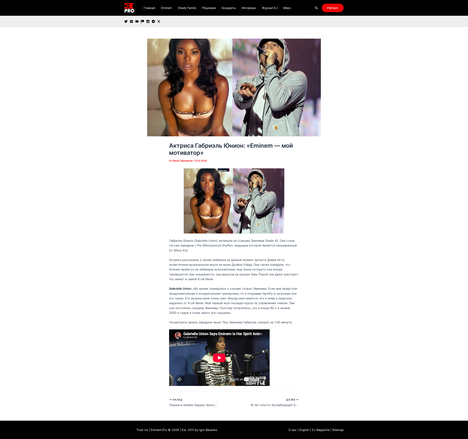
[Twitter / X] (159, 21)
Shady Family (187, 8)
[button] (316, 8)
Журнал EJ (270, 8)
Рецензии (209, 8)
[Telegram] (153, 21)
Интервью (249, 8)
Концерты (229, 8)
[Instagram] (131, 21)
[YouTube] (137, 21)
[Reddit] (148, 21)
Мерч (287, 8)
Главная (149, 8)
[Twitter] (126, 21)
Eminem (166, 8)
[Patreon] (142, 21)
